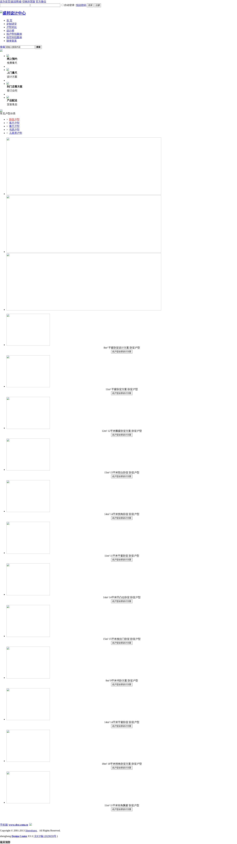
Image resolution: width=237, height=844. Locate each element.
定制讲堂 (11, 23)
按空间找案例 (14, 37)
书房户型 (14, 129)
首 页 (9, 20)
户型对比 (11, 27)
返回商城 (16, 1)
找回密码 (81, 5)
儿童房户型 (15, 133)
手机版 (4, 824)
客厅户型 (14, 122)
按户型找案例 (14, 34)
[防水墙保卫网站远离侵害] (30, 824)
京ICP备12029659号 (45, 836)
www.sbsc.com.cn (18, 824)
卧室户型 (14, 119)
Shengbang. (31, 830)
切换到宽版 (28, 1)
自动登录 (69, 5)
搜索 (2, 46)
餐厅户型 (14, 126)
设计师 (10, 30)
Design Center (19, 836)
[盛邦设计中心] (13, 13)
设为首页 (5, 1)
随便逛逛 (11, 40)
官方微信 (41, 1)
